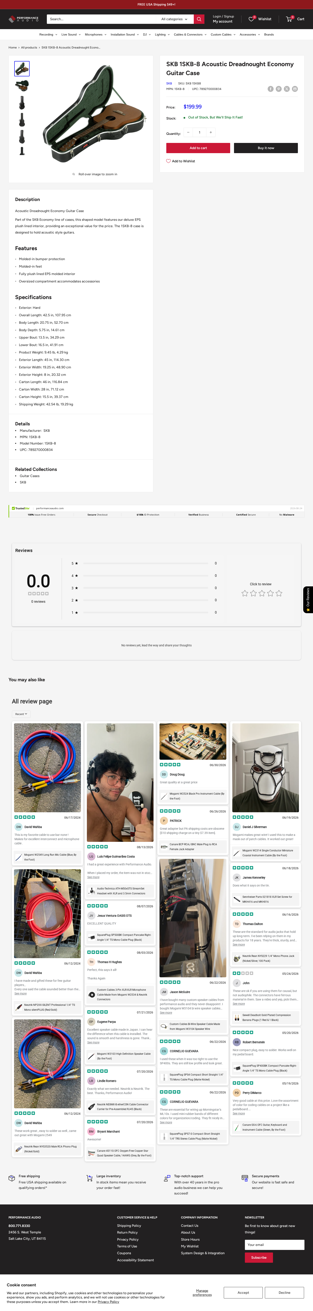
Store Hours (190, 1239)
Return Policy (127, 1232)
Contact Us (189, 1226)
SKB (169, 83)
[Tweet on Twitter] (287, 89)
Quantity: (173, 134)
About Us (188, 1232)
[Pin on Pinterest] (279, 89)
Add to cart (198, 148)
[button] (289, 19)
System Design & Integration (203, 1253)
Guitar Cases (29, 476)
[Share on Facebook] (271, 89)
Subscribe (259, 1257)
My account (223, 21)
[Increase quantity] (210, 132)
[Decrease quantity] (188, 132)
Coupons (124, 1253)
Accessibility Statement (135, 1260)
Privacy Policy (108, 1302)
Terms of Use (127, 1246)
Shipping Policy (129, 1226)
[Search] (199, 19)
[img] (38, 594)
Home (13, 47)
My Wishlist (190, 1246)
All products (29, 47)
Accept (243, 1293)
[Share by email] (295, 89)
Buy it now (266, 148)
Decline (284, 1293)
